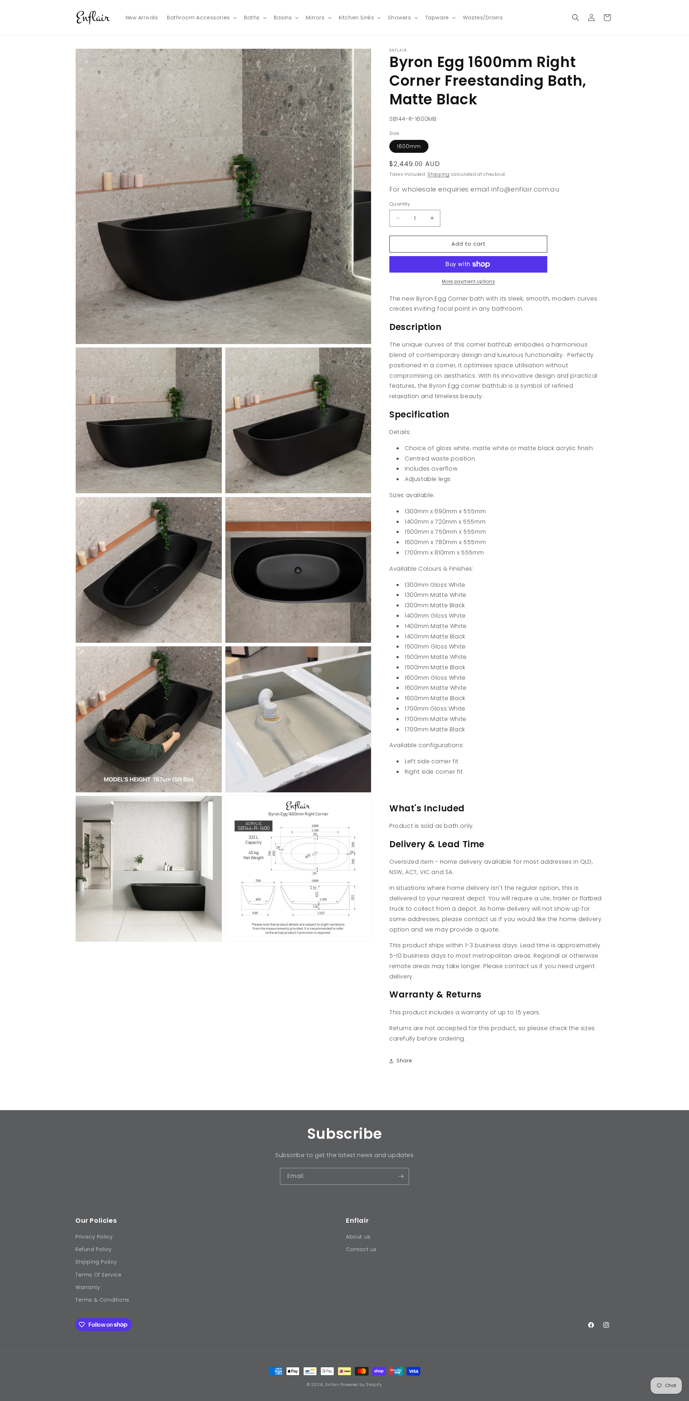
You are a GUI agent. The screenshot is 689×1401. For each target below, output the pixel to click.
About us (358, 1236)
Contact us (361, 1249)
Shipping (438, 174)
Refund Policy (93, 1249)
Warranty (87, 1287)
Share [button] (404, 1060)
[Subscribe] (401, 1176)
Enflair (332, 1384)
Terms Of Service (98, 1274)
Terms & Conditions (102, 1299)
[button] (201, 17)
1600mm (409, 146)
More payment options (468, 281)
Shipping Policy (96, 1262)
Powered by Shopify (361, 1384)
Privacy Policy (94, 1236)
